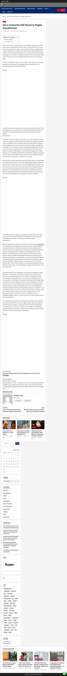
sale (16, 625)
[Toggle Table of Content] (17, 37)
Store (14, 627)
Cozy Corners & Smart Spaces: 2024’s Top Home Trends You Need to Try (10, 532)
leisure (10, 620)
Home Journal (31, 8)
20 (11, 464)
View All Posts (28, 400)
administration (8, 588)
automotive (7, 591)
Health (46, 8)
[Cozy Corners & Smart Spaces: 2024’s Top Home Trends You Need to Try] (25, 656)
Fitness (6, 610)
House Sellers (6, 509)
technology (6, 630)
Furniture (11, 610)
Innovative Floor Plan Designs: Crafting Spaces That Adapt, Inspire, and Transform (11, 538)
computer (6, 596)
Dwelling (6, 603)
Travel (5, 632)
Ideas (10, 615)
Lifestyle (5, 512)
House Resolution (19, 8)
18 (6, 464)
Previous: (12, 409)
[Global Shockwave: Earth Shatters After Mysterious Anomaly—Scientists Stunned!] (37, 424)
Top (15, 630)
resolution (6, 625)
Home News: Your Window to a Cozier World (8, 432)
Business (13, 591)
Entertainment (7, 493)
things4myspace (7, 643)
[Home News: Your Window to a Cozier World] (9, 424)
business (39, 8)
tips (12, 630)
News (3, 12)
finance (11, 608)
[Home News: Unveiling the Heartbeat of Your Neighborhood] (23, 424)
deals (16, 598)
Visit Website (18, 400)
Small (9, 627)
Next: (34, 409)
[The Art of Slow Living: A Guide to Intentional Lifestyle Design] (10, 656)
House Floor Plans (6, 8)
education (12, 603)
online (5, 622)
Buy (5, 593)
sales (5, 627)
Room (12, 625)
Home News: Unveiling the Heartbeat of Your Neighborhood (23, 432)
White (10, 632)
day (12, 598)
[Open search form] (55, 10)
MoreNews (32, 674)
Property (16, 622)
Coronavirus (7, 598)
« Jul (4, 472)
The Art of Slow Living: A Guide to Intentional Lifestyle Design (9, 664)
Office (15, 620)
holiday (11, 613)
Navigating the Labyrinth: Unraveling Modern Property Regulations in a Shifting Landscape (57, 665)
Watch (63, 10)
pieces (10, 622)
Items (5, 620)
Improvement (7, 618)
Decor (5, 601)
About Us (10, 12)
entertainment (7, 605)
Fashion (6, 608)
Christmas (10, 593)
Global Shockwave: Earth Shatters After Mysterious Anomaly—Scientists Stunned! (37, 433)
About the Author (8, 39)
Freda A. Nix (6, 31)
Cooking (12, 596)
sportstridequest (7, 641)
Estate (14, 605)
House (5, 615)
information (15, 618)
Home (4, 498)
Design (15, 601)
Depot (9, 601)
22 (15, 464)
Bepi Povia (41, 244)
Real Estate (6, 517)
